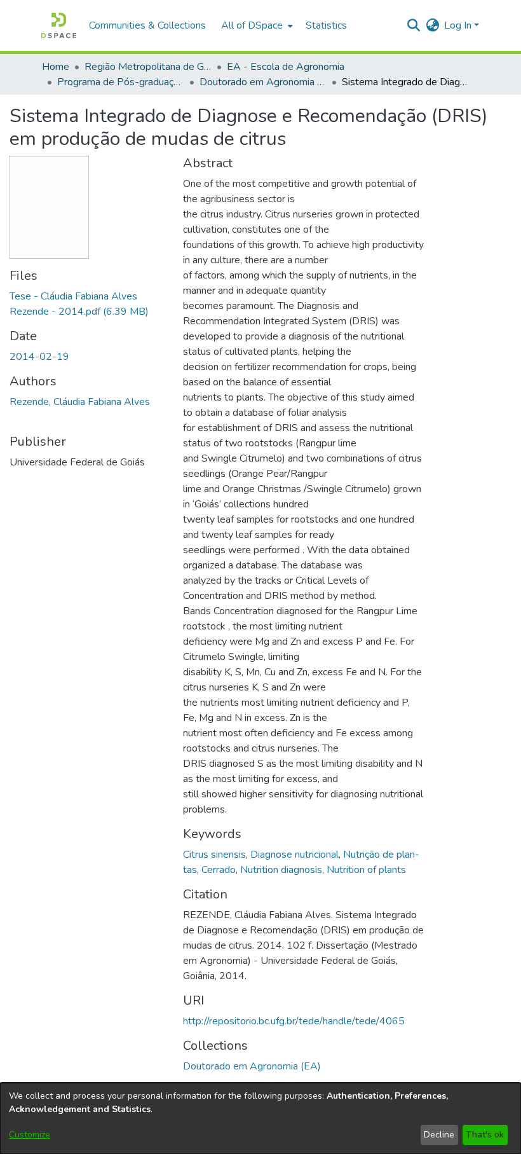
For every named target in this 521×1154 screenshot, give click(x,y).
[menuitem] (256, 25)
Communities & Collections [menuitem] (147, 25)
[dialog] (260, 1118)
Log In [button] (459, 25)
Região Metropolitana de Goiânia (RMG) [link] (148, 67)
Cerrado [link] (218, 870)
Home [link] (55, 67)
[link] (252, 1066)
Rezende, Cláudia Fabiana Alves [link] (80, 402)
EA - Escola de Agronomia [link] (285, 67)
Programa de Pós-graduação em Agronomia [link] (120, 82)
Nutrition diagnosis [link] (281, 870)
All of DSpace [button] (252, 25)
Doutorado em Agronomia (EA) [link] (263, 82)
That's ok (485, 1135)
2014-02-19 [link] (39, 357)
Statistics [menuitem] (326, 25)
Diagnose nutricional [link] (294, 855)
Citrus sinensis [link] (214, 855)
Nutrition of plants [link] (366, 870)
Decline (439, 1135)
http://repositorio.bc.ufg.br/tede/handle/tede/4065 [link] (294, 1021)
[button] (58, 25)
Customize (29, 1135)
